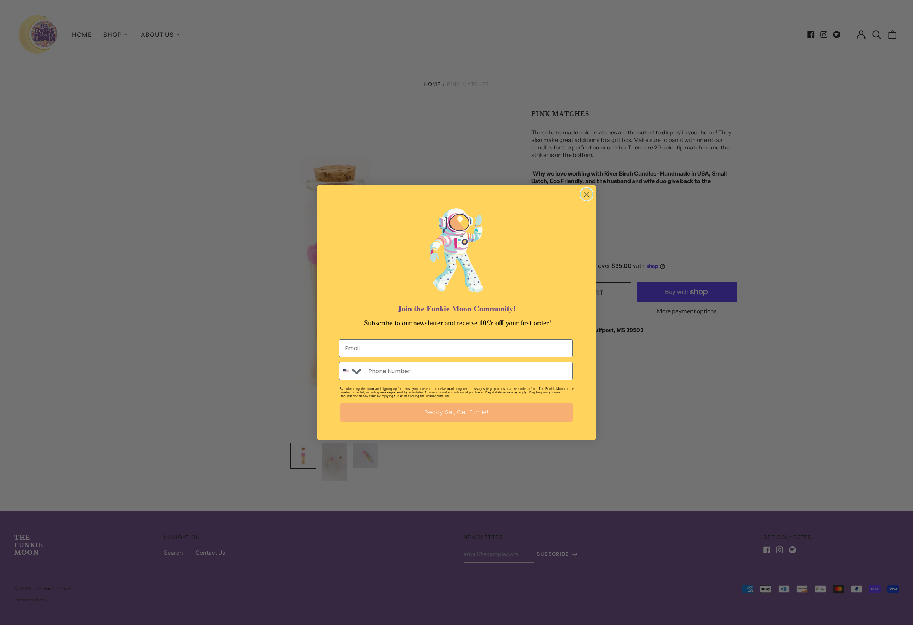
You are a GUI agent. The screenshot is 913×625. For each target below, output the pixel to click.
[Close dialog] (586, 194)
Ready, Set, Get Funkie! (456, 412)
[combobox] (352, 371)
